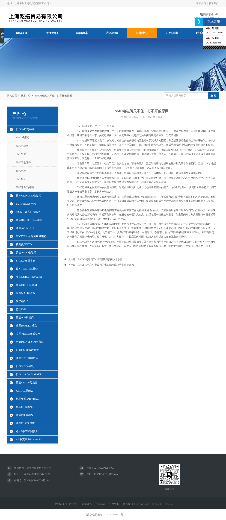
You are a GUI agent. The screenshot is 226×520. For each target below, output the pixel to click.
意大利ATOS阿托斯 (27, 431)
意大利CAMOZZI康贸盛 (30, 341)
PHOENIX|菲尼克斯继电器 (31, 236)
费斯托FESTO (24, 244)
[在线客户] (199, 22)
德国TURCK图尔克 (27, 358)
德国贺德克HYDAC (27, 398)
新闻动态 (82, 32)
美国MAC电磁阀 (25, 293)
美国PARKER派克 (26, 325)
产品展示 (112, 32)
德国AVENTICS (25, 228)
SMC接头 (21, 179)
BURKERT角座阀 (26, 203)
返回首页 (201, 3)
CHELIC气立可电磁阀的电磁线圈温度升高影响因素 (106, 264)
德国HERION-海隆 (26, 285)
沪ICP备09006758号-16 (36, 480)
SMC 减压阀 (22, 137)
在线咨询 (172, 32)
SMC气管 (21, 170)
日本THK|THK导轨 (27, 268)
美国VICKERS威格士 (28, 333)
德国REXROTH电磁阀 (29, 220)
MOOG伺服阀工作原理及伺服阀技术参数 (100, 259)
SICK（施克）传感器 (28, 211)
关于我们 (52, 32)
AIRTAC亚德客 (24, 390)
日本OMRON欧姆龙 (27, 350)
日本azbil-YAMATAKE (29, 374)
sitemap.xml (142, 504)
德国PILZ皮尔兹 (25, 423)
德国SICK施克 (24, 407)
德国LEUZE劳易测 (26, 382)
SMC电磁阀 (22, 146)
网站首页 (22, 32)
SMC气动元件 (23, 162)
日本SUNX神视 (25, 366)
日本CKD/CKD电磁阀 (28, 195)
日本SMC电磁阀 (25, 129)
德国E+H (21, 309)
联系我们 (214, 3)
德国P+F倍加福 (24, 415)
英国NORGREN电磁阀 (29, 276)
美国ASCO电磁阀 (26, 252)
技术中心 (142, 32)
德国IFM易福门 (25, 317)
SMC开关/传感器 (25, 187)
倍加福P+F (22, 301)
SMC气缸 (21, 154)
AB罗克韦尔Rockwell (28, 439)
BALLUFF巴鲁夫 (25, 260)
